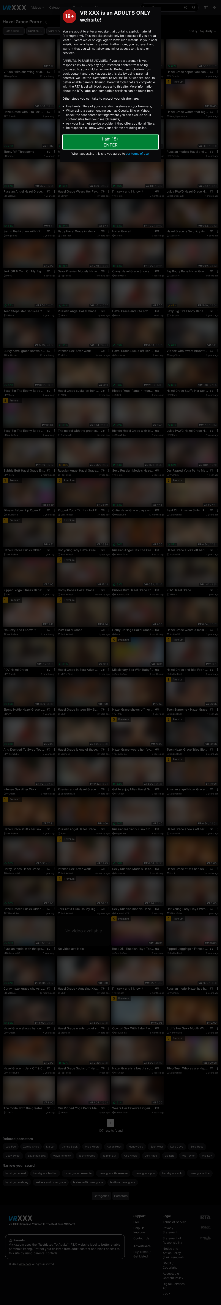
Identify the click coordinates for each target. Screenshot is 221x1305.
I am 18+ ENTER (110, 142)
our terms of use (137, 153)
